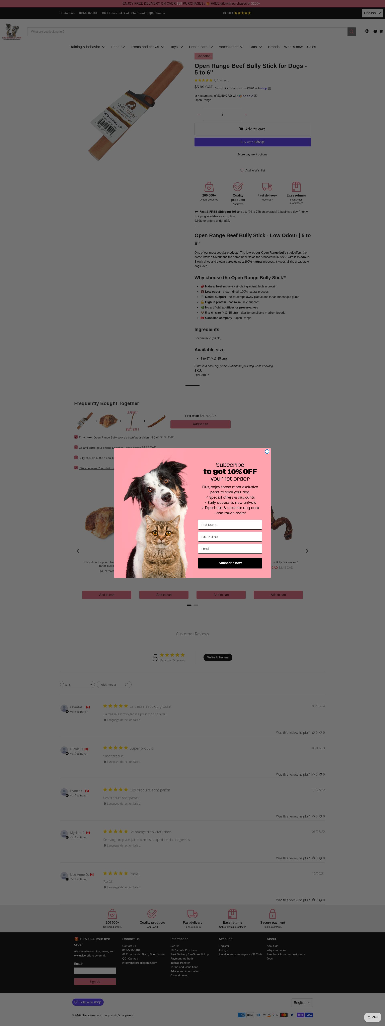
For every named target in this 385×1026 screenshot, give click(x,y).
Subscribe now (230, 563)
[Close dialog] (267, 452)
